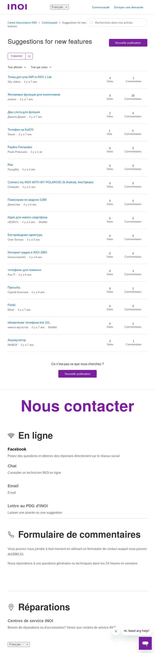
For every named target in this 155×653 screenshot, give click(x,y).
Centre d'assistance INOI (22, 22)
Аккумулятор (17, 340)
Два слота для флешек (24, 112)
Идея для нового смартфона (27, 217)
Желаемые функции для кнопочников (34, 94)
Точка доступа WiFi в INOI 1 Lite (30, 77)
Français (58, 7)
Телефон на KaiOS (21, 129)
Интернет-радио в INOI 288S (27, 252)
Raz (10, 164)
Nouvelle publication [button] (128, 42)
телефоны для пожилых (24, 270)
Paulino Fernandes (20, 147)
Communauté (100, 7)
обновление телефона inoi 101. (29, 322)
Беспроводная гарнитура (25, 234)
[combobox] (117, 23)
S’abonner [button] (16, 56)
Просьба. (14, 287)
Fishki (12, 305)
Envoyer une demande (128, 7)
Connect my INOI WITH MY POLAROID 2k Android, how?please (50, 182)
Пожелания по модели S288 (27, 199)
